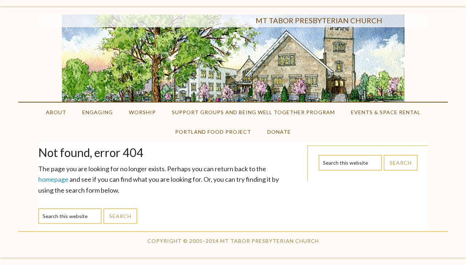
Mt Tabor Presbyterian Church (319, 20)
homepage (53, 179)
